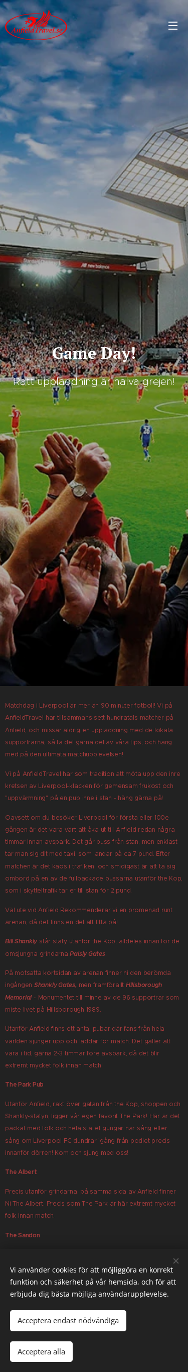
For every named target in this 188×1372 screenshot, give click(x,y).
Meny (173, 25)
